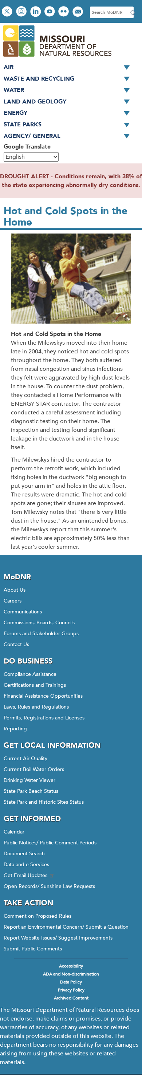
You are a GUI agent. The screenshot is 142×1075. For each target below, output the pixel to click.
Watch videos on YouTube (50, 12)
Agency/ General (32, 136)
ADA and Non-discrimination (71, 974)
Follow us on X (8, 12)
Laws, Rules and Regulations (36, 706)
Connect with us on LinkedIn (36, 12)
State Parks (23, 125)
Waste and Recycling (39, 79)
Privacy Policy (71, 990)
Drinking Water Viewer (29, 780)
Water (14, 90)
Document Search (24, 853)
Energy (15, 113)
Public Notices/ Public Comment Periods (50, 842)
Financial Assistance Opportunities (43, 696)
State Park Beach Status (31, 791)
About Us (14, 590)
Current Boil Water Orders (34, 769)
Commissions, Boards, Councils (39, 622)
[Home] (57, 57)
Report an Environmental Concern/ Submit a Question (66, 927)
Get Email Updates (25, 875)
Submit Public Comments (33, 948)
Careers (12, 600)
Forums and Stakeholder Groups (41, 633)
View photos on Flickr (64, 12)
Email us (78, 12)
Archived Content (71, 998)
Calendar (14, 831)
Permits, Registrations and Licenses (44, 717)
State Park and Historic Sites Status (44, 802)
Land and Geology (35, 102)
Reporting (15, 728)
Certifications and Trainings (35, 685)
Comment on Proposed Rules (37, 916)
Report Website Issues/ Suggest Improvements (58, 937)
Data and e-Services (26, 864)
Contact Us (16, 644)
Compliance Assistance (30, 674)
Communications (23, 611)
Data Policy (71, 982)
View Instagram (22, 12)
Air (8, 67)
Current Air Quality (25, 758)
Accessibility (71, 966)
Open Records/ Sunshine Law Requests (49, 886)
